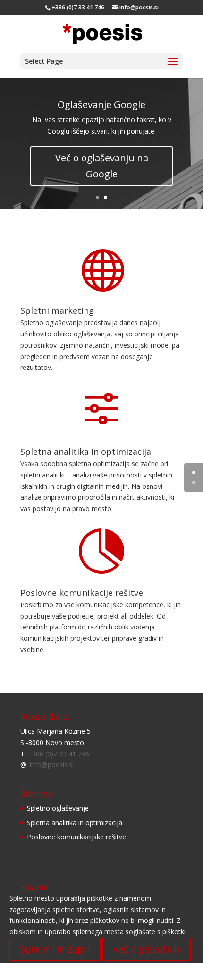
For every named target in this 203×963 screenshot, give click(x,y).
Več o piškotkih (146, 949)
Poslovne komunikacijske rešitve (76, 836)
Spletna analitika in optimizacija (85, 451)
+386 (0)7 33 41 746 (58, 753)
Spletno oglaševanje (58, 808)
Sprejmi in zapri (55, 949)
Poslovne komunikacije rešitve (81, 592)
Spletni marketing (57, 310)
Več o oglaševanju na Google (101, 165)
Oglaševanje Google (101, 104)
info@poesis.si (52, 764)
